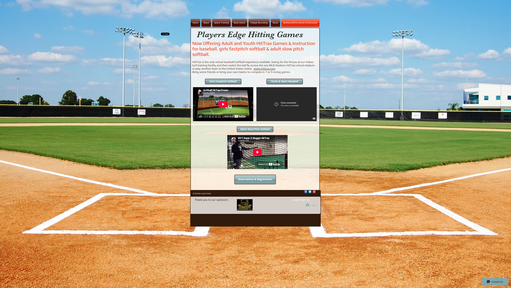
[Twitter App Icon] (309, 191)
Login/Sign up (301, 199)
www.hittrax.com (264, 68)
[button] (221, 23)
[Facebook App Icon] (305, 191)
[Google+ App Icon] (314, 191)
